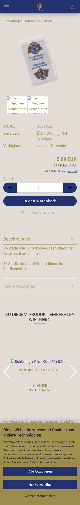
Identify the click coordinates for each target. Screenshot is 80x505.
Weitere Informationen (40, 496)
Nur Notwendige (40, 484)
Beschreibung (16, 239)
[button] (10, 188)
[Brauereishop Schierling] (40, 6)
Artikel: (8, 179)
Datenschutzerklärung (43, 462)
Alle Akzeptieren (40, 471)
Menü (6, 6)
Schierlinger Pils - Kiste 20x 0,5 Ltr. (40, 370)
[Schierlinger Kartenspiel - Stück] (40, 61)
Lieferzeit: (11, 133)
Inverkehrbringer (19, 286)
